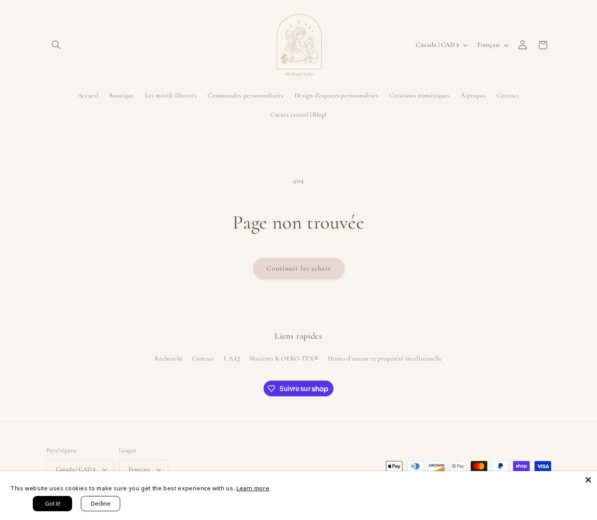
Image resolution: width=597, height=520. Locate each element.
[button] (56, 45)
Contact (203, 358)
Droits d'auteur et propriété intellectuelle (385, 358)
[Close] (588, 479)
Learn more (252, 488)
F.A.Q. (232, 358)
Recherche (169, 358)
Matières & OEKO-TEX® (284, 358)
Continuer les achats (298, 268)
